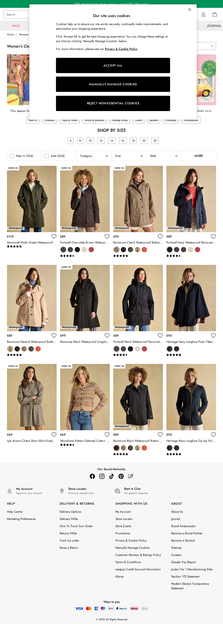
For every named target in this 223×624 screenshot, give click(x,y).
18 (133, 141)
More (198, 156)
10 (90, 141)
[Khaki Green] (130, 249)
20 (144, 141)
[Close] (189, 9)
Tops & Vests (69, 120)
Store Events (123, 526)
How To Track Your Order (76, 526)
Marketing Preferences (21, 519)
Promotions (122, 533)
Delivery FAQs (69, 519)
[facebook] (92, 476)
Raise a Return (69, 547)
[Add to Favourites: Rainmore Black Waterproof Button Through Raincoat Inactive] (160, 434)
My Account (122, 511)
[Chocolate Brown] (63, 249)
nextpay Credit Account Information (138, 569)
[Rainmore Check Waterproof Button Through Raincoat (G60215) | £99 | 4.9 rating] (138, 256)
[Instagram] (102, 476)
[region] (113, 62)
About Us (177, 511)
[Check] (116, 249)
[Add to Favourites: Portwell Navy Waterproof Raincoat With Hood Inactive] (213, 236)
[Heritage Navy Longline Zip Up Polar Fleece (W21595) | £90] (191, 397)
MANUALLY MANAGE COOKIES (113, 84)
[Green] (176, 448)
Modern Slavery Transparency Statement (190, 585)
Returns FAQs (68, 533)
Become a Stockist (183, 540)
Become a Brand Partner (187, 533)
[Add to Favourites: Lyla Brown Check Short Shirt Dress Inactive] (54, 434)
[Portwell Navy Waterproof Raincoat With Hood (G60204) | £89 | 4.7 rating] (191, 256)
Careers (176, 555)
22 (155, 141)
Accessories (191, 120)
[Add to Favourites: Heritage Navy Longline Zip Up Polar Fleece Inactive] (213, 434)
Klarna (119, 576)
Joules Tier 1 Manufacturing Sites (192, 569)
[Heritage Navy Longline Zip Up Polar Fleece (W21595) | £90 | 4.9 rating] (191, 454)
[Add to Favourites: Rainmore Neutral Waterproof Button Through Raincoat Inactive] (54, 335)
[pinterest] (121, 476)
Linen (138, 120)
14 (111, 141)
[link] (203, 14)
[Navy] (77, 249)
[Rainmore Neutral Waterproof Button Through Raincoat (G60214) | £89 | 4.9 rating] (32, 355)
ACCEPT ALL (113, 65)
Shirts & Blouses (94, 120)
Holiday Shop (120, 120)
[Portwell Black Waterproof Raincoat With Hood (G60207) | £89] (138, 298)
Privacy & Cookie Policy (131, 540)
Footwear (171, 120)
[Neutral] (84, 249)
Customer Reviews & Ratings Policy (138, 555)
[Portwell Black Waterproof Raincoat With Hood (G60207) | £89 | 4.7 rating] (138, 355)
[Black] (70, 249)
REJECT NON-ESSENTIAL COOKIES (113, 103)
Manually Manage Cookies (132, 547)
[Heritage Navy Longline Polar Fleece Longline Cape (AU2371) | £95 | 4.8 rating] (191, 355)
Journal (175, 519)
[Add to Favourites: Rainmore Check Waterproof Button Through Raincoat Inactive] (160, 236)
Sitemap (176, 547)
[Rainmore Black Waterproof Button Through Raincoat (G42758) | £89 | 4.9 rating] (138, 454)
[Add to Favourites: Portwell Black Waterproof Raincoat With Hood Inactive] (160, 335)
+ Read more (202, 110)
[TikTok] (111, 476)
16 (122, 141)
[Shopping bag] (215, 14)
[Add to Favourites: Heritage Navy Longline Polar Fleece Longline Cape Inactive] (213, 335)
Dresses (49, 120)
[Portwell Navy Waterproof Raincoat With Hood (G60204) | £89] (191, 199)
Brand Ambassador (183, 526)
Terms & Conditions (128, 562)
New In (33, 120)
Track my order (69, 540)
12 (101, 141)
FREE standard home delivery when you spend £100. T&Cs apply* (111, 4)
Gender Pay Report (183, 562)
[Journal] (130, 476)
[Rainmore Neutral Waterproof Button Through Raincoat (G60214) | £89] (32, 298)
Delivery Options (70, 511)
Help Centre (14, 511)
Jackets (154, 120)
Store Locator (124, 519)
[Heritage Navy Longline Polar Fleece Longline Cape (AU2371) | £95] (191, 298)
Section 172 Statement (185, 576)
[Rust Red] (91, 249)
